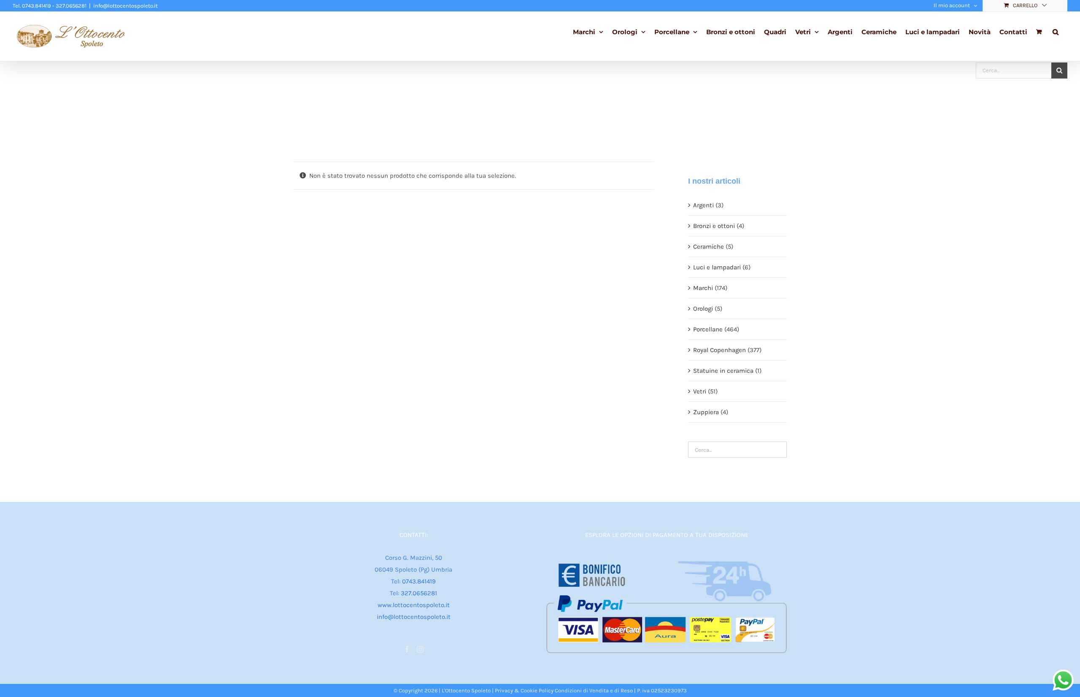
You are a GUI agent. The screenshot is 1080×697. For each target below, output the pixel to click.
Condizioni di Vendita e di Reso (594, 690)
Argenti (703, 205)
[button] (1055, 31)
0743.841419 (419, 581)
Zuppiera (706, 412)
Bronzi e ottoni (714, 226)
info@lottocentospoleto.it (125, 6)
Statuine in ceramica (723, 370)
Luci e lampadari (717, 267)
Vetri (699, 391)
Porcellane (708, 329)
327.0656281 (419, 593)
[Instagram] (420, 649)
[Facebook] (407, 649)
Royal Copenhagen (719, 350)
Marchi (703, 288)
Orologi (703, 308)
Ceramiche (708, 246)
